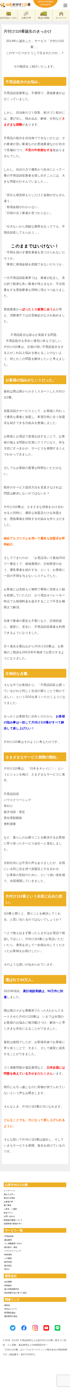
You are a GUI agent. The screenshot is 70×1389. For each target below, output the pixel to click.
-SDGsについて (10, 1309)
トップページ (9, 1191)
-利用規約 (8, 1285)
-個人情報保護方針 (11, 1289)
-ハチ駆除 (8, 1258)
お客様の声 (8, 1202)
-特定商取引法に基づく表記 (15, 1293)
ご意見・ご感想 (10, 1209)
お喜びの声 (26, 18)
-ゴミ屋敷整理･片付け (13, 1243)
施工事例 (7, 1205)
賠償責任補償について (13, 1220)
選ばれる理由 (43, 18)
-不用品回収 (9, 1236)
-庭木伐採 (8, 1262)
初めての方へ (9, 1194)
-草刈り (7, 1269)
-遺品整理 (8, 1240)
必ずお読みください (8, 18)
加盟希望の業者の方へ (13, 1224)
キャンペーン (61, 18)
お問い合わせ (9, 1216)
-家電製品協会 (9, 1313)
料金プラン (8, 1213)
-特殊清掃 (8, 1255)
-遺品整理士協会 (10, 1316)
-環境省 (7, 1305)
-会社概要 (8, 1282)
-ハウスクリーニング (12, 1251)
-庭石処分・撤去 (10, 1247)
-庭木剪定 (8, 1266)
